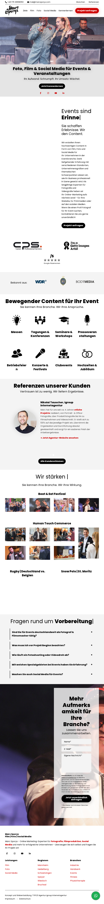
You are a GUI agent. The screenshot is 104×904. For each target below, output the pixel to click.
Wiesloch (42, 880)
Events (73, 872)
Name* (67, 741)
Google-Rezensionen (52, 263)
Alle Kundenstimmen (52, 461)
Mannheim (43, 865)
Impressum (10, 899)
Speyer (41, 876)
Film (32, 10)
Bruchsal (42, 884)
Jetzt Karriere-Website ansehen (61, 444)
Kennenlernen (66, 10)
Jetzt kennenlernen (52, 86)
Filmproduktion (72, 841)
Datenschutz (25, 899)
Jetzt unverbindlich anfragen (76, 798)
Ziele (25, 10)
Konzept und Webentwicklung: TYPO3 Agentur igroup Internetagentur (36, 895)
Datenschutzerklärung (69, 778)
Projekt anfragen (87, 10)
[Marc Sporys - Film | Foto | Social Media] (12, 10)
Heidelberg (43, 869)
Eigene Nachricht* (73, 755)
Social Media (50, 10)
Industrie (74, 865)
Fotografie (57, 841)
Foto (39, 10)
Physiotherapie (77, 880)
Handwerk (75, 869)
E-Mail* (67, 749)
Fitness (73, 876)
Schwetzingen (45, 872)
